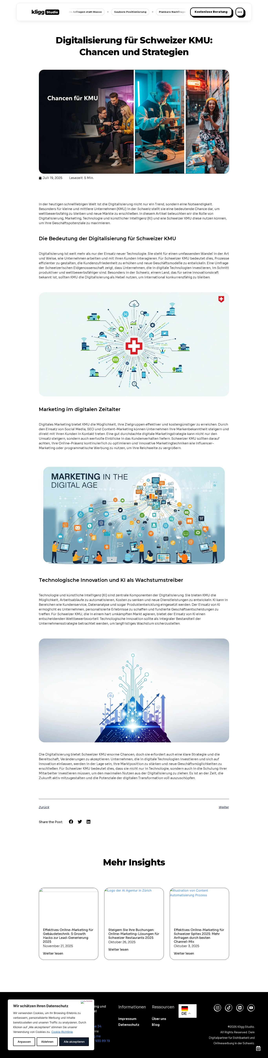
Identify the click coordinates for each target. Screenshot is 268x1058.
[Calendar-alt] (258, 1048)
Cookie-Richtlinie (62, 1031)
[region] (51, 1025)
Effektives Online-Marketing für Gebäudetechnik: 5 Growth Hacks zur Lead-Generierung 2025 (68, 936)
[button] (71, 822)
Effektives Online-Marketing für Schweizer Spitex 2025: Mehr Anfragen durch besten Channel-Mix (199, 936)
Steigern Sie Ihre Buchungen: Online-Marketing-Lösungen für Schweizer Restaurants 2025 (133, 934)
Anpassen (24, 1041)
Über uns (159, 1019)
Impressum (127, 1019)
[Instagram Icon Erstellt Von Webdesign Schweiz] (217, 1007)
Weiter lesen (53, 953)
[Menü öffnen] (239, 12)
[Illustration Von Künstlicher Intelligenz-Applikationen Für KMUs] (239, 1007)
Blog (156, 1025)
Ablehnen (47, 1041)
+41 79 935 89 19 (97, 1041)
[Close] (86, 1002)
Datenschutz (128, 1025)
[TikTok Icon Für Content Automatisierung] (228, 1007)
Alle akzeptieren (74, 1041)
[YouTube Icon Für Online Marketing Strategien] (251, 1007)
